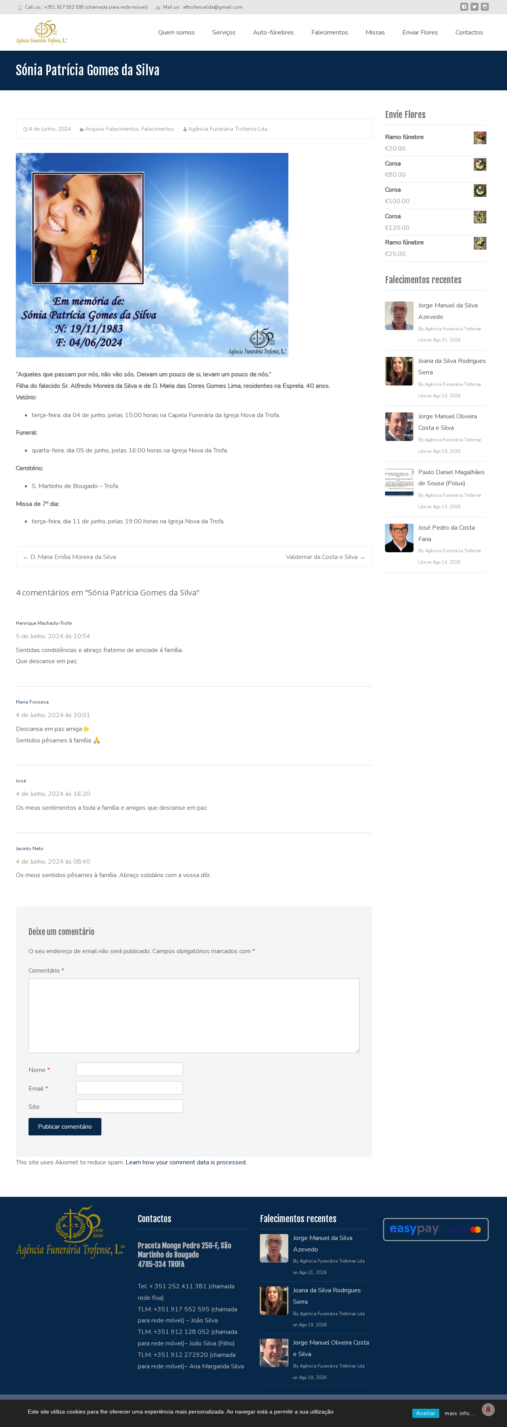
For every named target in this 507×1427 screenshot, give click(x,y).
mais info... (460, 1413)
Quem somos (176, 32)
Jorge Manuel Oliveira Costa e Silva (447, 422)
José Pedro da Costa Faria (446, 533)
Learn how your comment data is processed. (186, 1162)
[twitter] (474, 10)
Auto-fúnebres (273, 32)
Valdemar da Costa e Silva (326, 557)
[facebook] (464, 10)
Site (34, 1107)
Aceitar (425, 1413)
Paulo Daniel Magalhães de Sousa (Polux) (451, 478)
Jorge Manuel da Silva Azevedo (448, 311)
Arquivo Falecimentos (112, 129)
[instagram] (485, 10)
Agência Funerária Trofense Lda (227, 129)
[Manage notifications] (488, 1409)
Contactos (469, 32)
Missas (375, 32)
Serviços (224, 32)
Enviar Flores (420, 32)
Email (38, 1088)
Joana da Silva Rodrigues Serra (452, 367)
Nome (39, 1070)
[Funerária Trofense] (35, 30)
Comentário (46, 970)
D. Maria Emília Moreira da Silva (69, 557)
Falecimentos (329, 32)
